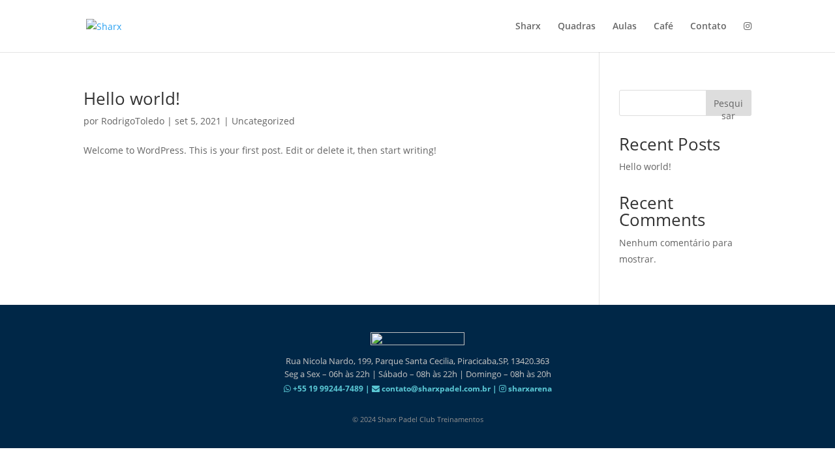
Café (663, 26)
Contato (708, 26)
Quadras (577, 26)
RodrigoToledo (132, 121)
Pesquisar (728, 106)
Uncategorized (263, 121)
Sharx (528, 26)
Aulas (625, 26)
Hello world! (132, 98)
